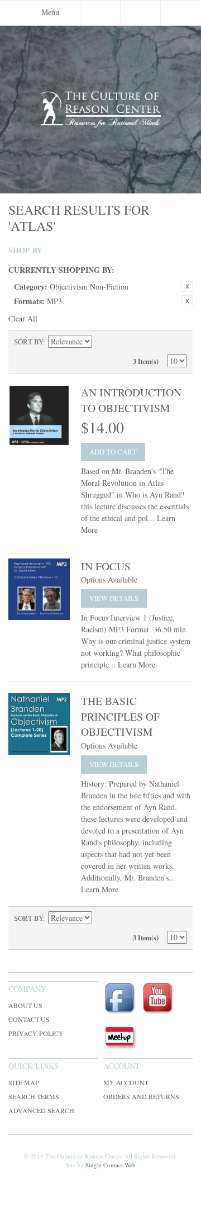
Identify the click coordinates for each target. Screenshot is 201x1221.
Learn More (136, 664)
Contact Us (29, 1019)
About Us (25, 1005)
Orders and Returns (141, 1096)
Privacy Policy (36, 1033)
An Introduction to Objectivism (131, 400)
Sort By (28, 342)
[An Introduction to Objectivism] (39, 415)
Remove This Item (187, 286)
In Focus (106, 566)
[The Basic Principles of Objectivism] (39, 724)
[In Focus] (39, 589)
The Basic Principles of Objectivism (120, 716)
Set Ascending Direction (102, 341)
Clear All (22, 318)
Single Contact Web (110, 1165)
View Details (113, 598)
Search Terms (33, 1096)
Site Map (23, 1082)
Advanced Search (41, 1110)
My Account (126, 1082)
